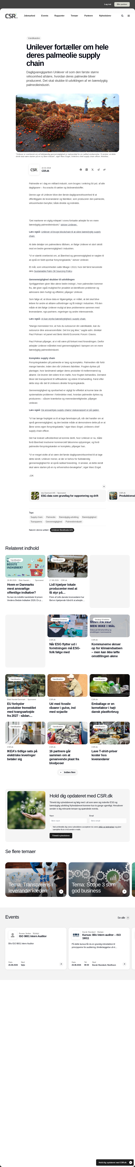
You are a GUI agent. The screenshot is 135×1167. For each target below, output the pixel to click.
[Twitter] (92, 169)
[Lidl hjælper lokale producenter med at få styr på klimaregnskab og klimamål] (67, 578)
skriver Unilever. (69, 224)
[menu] (129, 16)
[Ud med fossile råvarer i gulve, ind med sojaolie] (67, 694)
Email (91, 816)
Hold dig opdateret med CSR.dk (113, 1162)
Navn (52, 816)
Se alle (121, 917)
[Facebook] (80, 169)
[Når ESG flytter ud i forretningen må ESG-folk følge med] (67, 634)
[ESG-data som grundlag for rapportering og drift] (67, 496)
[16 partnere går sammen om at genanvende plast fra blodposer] (67, 743)
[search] (122, 16)
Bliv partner (122, 4)
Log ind (107, 4)
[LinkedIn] (86, 169)
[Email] (98, 169)
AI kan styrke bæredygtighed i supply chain (63, 319)
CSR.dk (45, 171)
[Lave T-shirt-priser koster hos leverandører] (110, 741)
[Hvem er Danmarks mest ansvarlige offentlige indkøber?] (25, 578)
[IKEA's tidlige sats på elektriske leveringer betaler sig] (25, 741)
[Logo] (11, 15)
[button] (104, 486)
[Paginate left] (7, 879)
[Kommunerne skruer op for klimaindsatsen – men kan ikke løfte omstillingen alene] (110, 636)
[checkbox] (51, 828)
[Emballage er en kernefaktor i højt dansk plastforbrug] (110, 694)
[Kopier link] (104, 170)
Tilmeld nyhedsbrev (61, 835)
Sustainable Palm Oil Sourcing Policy (53, 271)
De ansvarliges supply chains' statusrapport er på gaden (70, 410)
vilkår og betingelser (106, 827)
